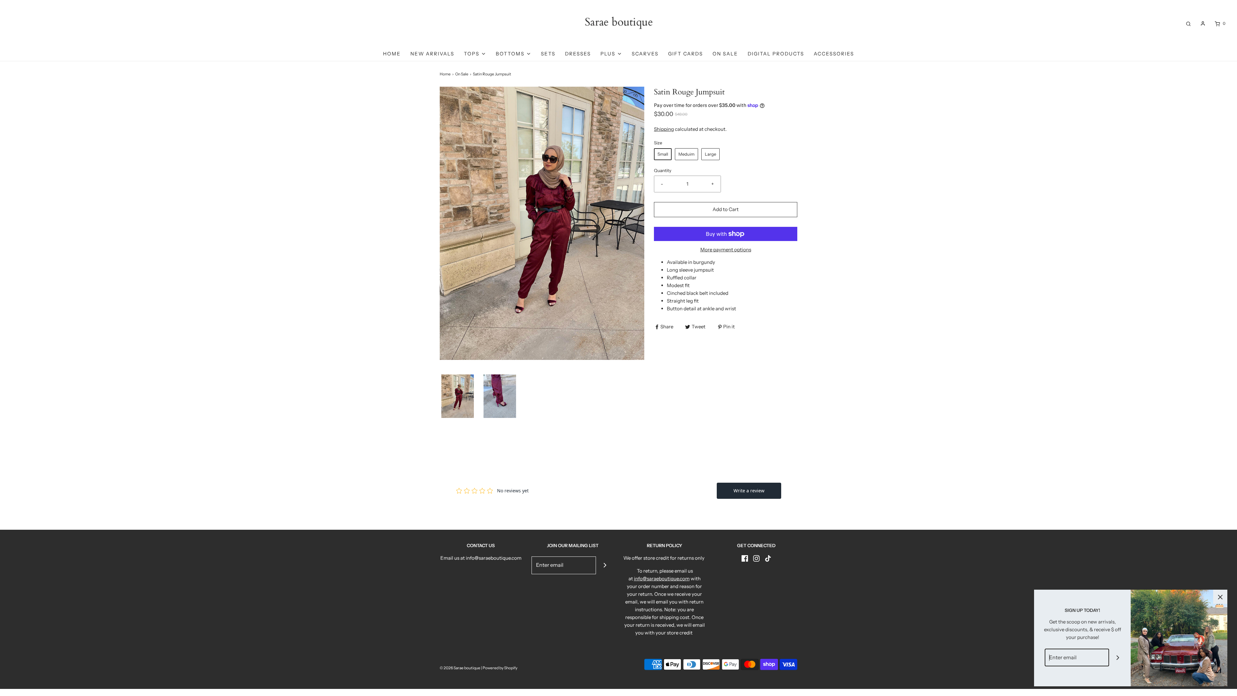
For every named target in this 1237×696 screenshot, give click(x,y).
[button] (457, 396)
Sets (548, 54)
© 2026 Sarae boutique (460, 667)
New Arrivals (432, 54)
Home (392, 54)
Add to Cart (726, 209)
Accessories (834, 54)
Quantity (662, 170)
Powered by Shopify (500, 667)
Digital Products (776, 54)
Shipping (664, 129)
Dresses (578, 54)
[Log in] (1203, 23)
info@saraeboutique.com (662, 578)
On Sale (725, 54)
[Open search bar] (1188, 23)
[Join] (605, 565)
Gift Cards (685, 54)
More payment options (725, 250)
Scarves (645, 54)
